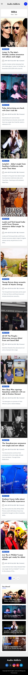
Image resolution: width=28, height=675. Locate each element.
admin (6, 60)
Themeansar (14, 673)
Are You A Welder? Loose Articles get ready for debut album (13, 557)
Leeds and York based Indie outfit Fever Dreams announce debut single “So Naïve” (13, 648)
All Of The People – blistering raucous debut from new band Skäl (12, 338)
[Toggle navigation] (2, 4)
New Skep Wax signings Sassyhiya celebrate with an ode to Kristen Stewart (13, 392)
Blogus (22, 670)
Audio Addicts (13, 4)
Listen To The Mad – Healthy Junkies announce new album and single (13, 55)
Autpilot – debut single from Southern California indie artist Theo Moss (14, 166)
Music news (6, 49)
